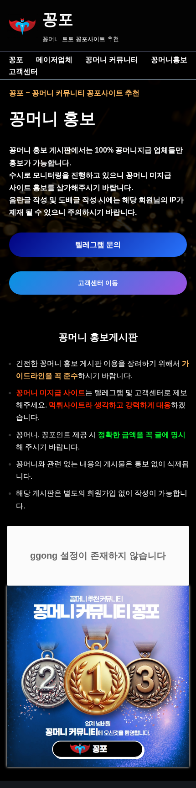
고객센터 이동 (98, 282)
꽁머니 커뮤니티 (111, 59)
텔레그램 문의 (98, 245)
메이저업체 (54, 59)
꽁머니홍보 (169, 59)
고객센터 (23, 71)
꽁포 (16, 59)
